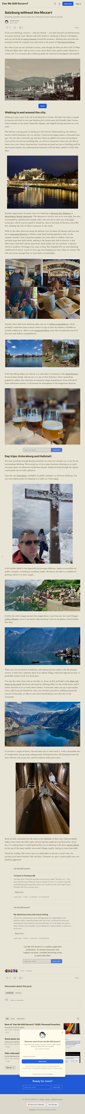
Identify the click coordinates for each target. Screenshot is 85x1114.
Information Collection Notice (42, 1068)
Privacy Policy (58, 1068)
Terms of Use (52, 1066)
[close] (62, 1032)
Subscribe (42, 1061)
